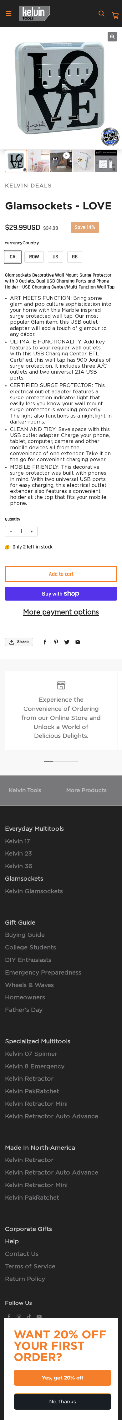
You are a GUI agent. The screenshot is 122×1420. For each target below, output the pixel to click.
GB (75, 256)
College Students (30, 948)
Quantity (12, 519)
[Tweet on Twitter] (67, 642)
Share (23, 642)
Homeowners (25, 998)
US (55, 256)
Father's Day (24, 1010)
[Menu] (9, 13)
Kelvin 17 (17, 842)
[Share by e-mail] (78, 642)
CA (12, 256)
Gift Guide (20, 923)
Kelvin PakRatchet (32, 1091)
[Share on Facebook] (45, 642)
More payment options (61, 612)
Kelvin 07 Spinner (31, 1054)
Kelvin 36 (18, 866)
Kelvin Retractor (29, 1079)
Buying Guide (25, 935)
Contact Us (21, 1254)
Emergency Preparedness (43, 973)
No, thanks (62, 1402)
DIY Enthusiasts (28, 960)
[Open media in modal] (112, 36)
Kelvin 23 (18, 854)
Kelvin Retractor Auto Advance (51, 1117)
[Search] (101, 13)
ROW (34, 256)
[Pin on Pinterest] (56, 642)
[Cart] (115, 15)
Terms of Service (30, 1267)
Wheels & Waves (29, 985)
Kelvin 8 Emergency (34, 1067)
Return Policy (25, 1279)
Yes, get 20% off (62, 1378)
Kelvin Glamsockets (34, 891)
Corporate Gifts (28, 1229)
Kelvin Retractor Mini (36, 1104)
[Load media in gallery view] (16, 161)
